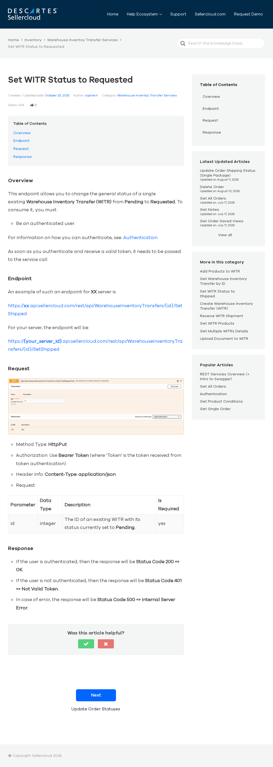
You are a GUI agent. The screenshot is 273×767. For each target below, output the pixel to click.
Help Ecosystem (142, 14)
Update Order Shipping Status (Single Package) (227, 173)
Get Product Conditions (221, 401)
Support (178, 14)
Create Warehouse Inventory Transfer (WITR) (226, 306)
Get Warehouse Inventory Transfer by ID (223, 281)
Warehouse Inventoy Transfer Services (147, 95)
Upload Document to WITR (224, 338)
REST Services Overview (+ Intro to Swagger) (225, 376)
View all (225, 235)
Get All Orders (213, 198)
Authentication (140, 238)
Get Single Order (215, 408)
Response (22, 156)
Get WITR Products (217, 323)
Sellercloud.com (210, 14)
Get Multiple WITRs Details (224, 331)
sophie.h (91, 95)
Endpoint (21, 140)
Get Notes (209, 209)
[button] (86, 643)
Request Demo (248, 14)
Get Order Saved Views (221, 221)
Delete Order (212, 186)
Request (21, 148)
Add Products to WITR (220, 271)
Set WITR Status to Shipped (217, 294)
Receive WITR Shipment (221, 315)
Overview (22, 132)
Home (112, 14)
